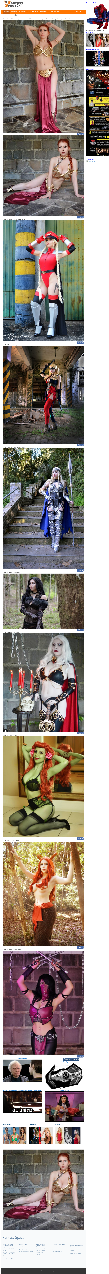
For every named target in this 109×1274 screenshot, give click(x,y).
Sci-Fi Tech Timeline (74, 1249)
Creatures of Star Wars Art (58, 1244)
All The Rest (78, 11)
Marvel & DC (22, 11)
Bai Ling (21, 1246)
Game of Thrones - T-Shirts (8, 1258)
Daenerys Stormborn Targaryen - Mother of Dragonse (8, 1245)
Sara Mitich (32, 1124)
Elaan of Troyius (56, 1248)
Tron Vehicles (6, 1257)
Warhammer (43, 11)
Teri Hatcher (7, 1124)
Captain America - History (41, 1248)
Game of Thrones (33, 11)
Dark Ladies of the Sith (57, 1251)
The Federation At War (57, 1246)
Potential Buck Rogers (24, 1249)
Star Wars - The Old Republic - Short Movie (76, 1246)
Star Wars (6, 11)
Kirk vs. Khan (22, 1248)
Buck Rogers (55, 1249)
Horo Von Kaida (23, 1244)
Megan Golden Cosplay (75, 1253)
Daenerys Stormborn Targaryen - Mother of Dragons (41, 1245)
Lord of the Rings (54, 11)
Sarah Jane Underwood (41, 1250)
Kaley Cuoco (59, 1124)
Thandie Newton (74, 1252)
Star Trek (14, 11)
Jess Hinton (38, 1254)
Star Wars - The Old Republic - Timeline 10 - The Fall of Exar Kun (9, 1254)
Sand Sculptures (39, 1252)
